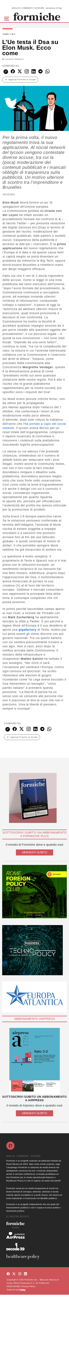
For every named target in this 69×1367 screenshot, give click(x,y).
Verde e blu (9, 34)
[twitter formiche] (14, 1274)
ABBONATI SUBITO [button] (34, 852)
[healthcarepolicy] (34, 1257)
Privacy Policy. (29, 1286)
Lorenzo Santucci (14, 59)
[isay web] (22, 1290)
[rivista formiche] (34, 1061)
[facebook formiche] (8, 1274)
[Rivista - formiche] (34, 1225)
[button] (7, 18)
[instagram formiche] (20, 1274)
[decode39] (34, 1246)
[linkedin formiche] (25, 1274)
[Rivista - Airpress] (34, 1235)
